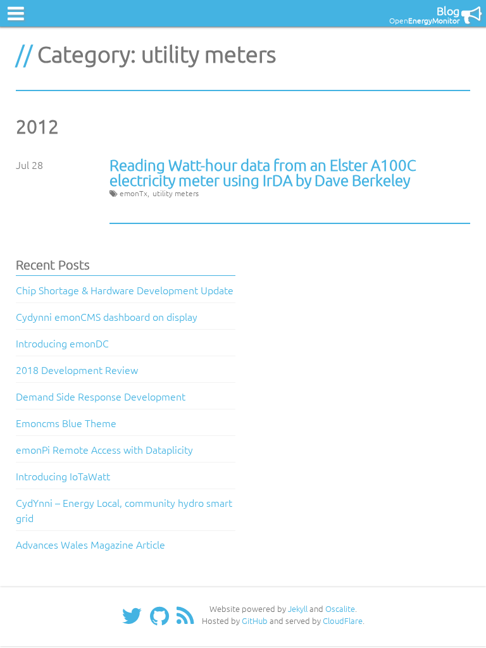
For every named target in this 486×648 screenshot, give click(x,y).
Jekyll (298, 608)
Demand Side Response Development (100, 396)
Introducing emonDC (62, 343)
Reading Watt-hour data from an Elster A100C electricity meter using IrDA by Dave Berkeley (262, 172)
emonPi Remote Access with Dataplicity (104, 449)
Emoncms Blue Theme (66, 423)
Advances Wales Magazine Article (90, 544)
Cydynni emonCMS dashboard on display (106, 316)
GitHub (255, 620)
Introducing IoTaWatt (63, 476)
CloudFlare (343, 620)
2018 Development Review (77, 370)
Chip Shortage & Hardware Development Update (125, 290)
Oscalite (340, 608)
